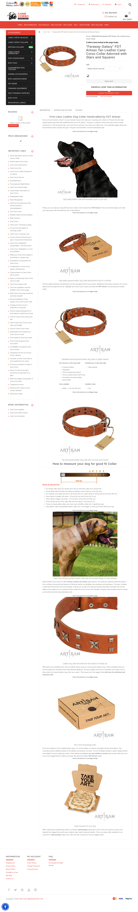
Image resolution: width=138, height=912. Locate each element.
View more (13, 125)
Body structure (15, 218)
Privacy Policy (10, 866)
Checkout (108, 4)
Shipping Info (10, 863)
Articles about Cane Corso (19, 161)
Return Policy (10, 869)
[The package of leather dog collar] (85, 710)
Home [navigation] (39, 32)
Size (87, 65)
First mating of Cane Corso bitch (21, 337)
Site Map (9, 875)
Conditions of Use (12, 872)
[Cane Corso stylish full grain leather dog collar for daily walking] (85, 544)
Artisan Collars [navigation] (46, 32)
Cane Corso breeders (17, 416)
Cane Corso (14, 221)
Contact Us (112, 16)
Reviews (79, 110)
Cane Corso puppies (17, 409)
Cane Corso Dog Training (18, 413)
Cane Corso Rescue (17, 177)
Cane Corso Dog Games (18, 165)
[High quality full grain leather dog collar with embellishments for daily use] (85, 246)
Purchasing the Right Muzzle (20, 184)
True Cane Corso (16, 211)
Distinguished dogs (16, 196)
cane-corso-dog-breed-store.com (31, 899)
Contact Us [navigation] (81, 4)
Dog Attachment (15, 180)
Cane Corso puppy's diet (18, 284)
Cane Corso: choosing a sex (19, 234)
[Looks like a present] (85, 792)
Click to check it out (109, 93)
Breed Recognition (16, 200)
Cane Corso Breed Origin (18, 187)
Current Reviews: (92, 96)
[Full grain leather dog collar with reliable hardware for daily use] (85, 165)
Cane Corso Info (15, 168)
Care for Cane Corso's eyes (19, 328)
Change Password (33, 866)
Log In (119, 4)
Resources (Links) (16, 394)
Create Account (32, 869)
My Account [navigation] (95, 4)
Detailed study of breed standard (21, 215)
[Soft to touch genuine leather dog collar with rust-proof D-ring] (85, 629)
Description (45, 110)
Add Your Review (106, 96)
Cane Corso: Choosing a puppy (20, 225)
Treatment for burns (17, 384)
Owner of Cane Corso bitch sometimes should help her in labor (20, 372)
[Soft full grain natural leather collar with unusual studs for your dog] (85, 425)
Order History (31, 863)
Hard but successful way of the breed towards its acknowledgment (20, 205)
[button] (129, 5)
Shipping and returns (63, 110)
